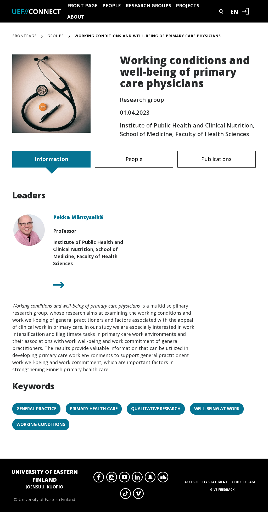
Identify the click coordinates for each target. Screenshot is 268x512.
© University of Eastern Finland (45, 485)
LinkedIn (137, 478)
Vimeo (138, 495)
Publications (216, 159)
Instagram (111, 478)
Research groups (148, 5)
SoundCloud (163, 478)
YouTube (124, 478)
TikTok (125, 495)
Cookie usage (244, 482)
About (75, 17)
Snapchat (150, 478)
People (111, 5)
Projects (187, 5)
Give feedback (222, 489)
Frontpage (24, 35)
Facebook (98, 478)
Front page (82, 5)
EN (234, 11)
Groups (55, 35)
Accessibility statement (206, 482)
